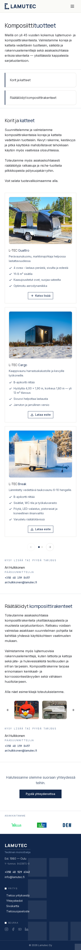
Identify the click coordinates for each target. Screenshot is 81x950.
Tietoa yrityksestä (17, 895)
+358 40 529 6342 (17, 872)
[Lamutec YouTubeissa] (20, 929)
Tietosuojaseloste (17, 911)
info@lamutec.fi (15, 877)
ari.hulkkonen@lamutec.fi (21, 582)
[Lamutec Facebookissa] (13, 929)
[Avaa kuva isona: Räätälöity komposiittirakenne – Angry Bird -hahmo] (26, 710)
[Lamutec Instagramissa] (6, 929)
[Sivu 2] (42, 547)
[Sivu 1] (39, 547)
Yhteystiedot (14, 900)
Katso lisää (43, 295)
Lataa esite (43, 414)
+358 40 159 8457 (17, 577)
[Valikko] (72, 6)
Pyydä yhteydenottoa (40, 793)
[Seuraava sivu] (50, 547)
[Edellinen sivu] (31, 547)
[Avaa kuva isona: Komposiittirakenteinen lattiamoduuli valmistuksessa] (54, 710)
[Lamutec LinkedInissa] (26, 929)
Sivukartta (12, 906)
